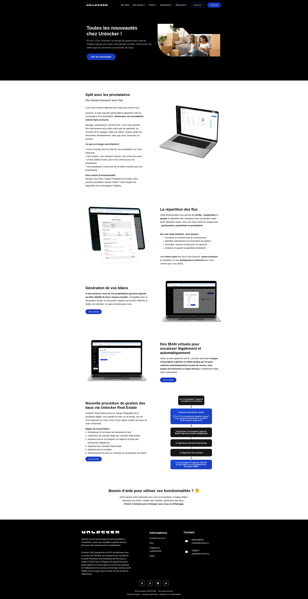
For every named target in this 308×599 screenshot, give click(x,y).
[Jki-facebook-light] (142, 583)
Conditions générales (150, 594)
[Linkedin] (158, 583)
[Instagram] (150, 583)
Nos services (138, 5)
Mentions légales (134, 594)
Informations (165, 5)
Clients (152, 5)
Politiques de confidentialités (170, 594)
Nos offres (125, 5)
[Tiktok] (166, 583)
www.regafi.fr (87, 565)
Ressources (181, 5)
